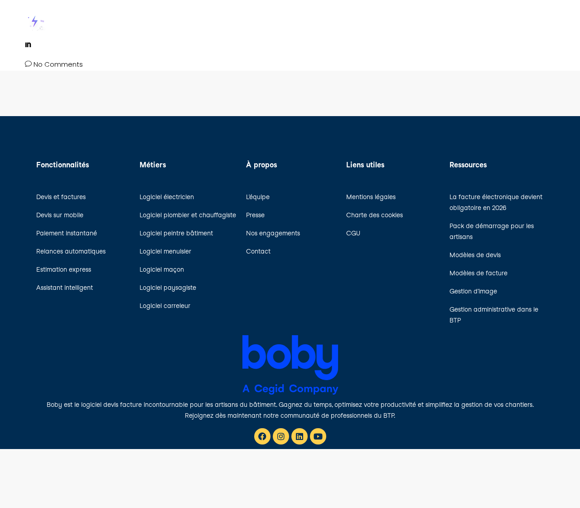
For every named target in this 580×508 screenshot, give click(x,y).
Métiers (345, 21)
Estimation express (63, 269)
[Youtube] (318, 436)
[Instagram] (281, 436)
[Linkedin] (299, 436)
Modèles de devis (475, 255)
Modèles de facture (479, 273)
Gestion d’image (473, 291)
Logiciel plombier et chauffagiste (188, 215)
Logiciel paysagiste (168, 287)
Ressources (535, 21)
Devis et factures (61, 196)
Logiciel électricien (167, 196)
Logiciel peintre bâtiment (176, 233)
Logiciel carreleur (165, 305)
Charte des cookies (374, 215)
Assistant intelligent (64, 287)
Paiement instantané (66, 233)
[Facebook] (262, 436)
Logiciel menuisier (165, 251)
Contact (258, 251)
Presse (255, 215)
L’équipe (258, 196)
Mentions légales (371, 196)
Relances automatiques (71, 251)
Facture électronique (457, 21)
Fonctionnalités (284, 21)
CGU (353, 233)
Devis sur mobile (59, 215)
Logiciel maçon (162, 269)
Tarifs (389, 21)
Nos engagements (273, 233)
